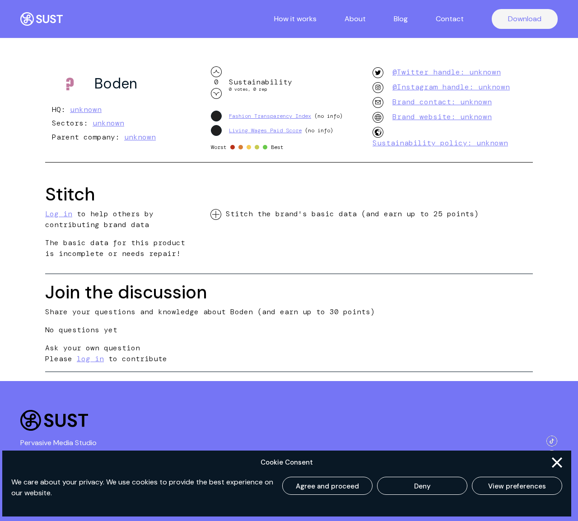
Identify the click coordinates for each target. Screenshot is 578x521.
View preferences (517, 486)
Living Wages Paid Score (265, 130)
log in (90, 358)
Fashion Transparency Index (270, 116)
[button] (557, 462)
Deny (422, 486)
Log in (58, 214)
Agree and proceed (327, 486)
